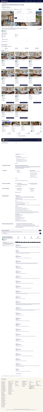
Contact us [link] (16, 384)
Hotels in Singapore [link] (10, 384)
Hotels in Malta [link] (9, 387)
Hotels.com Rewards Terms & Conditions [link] (32, 388)
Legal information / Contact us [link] (32, 385)
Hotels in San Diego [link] (3, 387)
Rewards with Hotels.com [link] (38, 385)
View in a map (17, 154)
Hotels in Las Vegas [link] (3, 382)
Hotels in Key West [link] (3, 401)
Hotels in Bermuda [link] (10, 386)
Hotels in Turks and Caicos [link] (10, 383)
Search (40, 9)
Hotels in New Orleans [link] (3, 386)
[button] (16, 15)
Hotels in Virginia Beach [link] (3, 403)
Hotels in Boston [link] (3, 399)
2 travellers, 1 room (30, 9)
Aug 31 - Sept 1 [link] (6, 48)
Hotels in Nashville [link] (3, 388)
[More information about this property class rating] (3, 5)
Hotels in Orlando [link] (3, 385)
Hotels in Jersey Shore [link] (10, 388)
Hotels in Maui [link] (9, 389)
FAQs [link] (15, 383)
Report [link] (4, 245)
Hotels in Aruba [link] (9, 382)
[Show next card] (41, 128)
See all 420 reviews (4, 31)
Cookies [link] (30, 384)
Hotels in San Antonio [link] (3, 398)
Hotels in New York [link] (3, 383)
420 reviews (3, 240)
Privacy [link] (29, 383)
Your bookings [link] (16, 382)
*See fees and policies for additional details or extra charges (21, 180)
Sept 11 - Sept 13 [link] (37, 48)
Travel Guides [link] (37, 384)
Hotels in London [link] (3, 402)
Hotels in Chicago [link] (3, 384)
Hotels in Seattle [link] (3, 404)
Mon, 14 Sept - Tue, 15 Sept (18, 9)
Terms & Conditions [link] (31, 382)
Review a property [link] (17, 385)
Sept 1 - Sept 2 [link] (16, 48)
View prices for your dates (10, 67)
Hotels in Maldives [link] (10, 385)
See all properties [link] (5, 3)
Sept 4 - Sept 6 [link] (26, 48)
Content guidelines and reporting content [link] (31, 386)
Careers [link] (37, 383)
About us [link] (37, 382)
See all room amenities (18, 192)
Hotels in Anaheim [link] (3, 405)
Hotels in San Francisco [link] (3, 389)
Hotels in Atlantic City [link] (3, 400)
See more (16, 163)
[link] (40, 3)
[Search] (40, 233)
